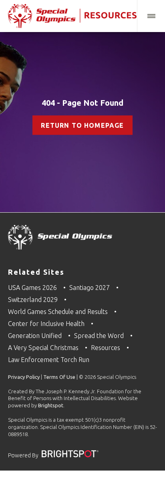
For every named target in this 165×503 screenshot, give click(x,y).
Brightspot (50, 405)
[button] (151, 16)
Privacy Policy (24, 377)
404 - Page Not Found (82, 102)
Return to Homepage (82, 125)
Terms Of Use (59, 377)
